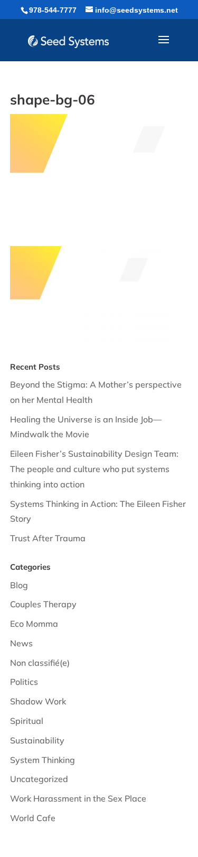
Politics (24, 681)
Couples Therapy (43, 604)
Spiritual (26, 720)
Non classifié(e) (40, 662)
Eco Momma (34, 623)
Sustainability (37, 740)
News (21, 643)
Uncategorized (39, 779)
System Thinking (42, 760)
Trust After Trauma (48, 538)
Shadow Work (38, 701)
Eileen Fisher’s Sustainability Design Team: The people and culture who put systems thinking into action (94, 468)
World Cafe (32, 818)
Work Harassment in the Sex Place (78, 798)
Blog (19, 585)
